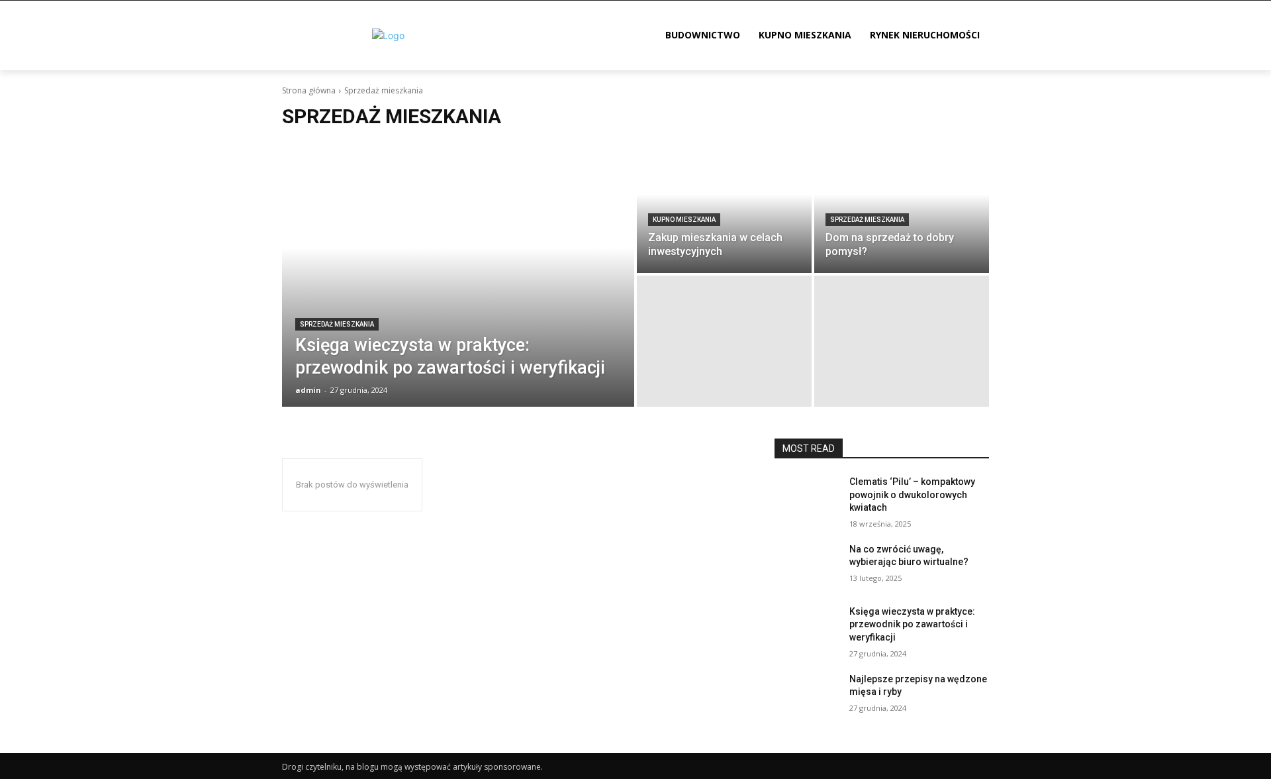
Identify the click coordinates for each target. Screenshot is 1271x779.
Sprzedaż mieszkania (337, 324)
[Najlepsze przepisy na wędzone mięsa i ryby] (807, 695)
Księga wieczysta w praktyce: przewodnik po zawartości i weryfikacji (912, 624)
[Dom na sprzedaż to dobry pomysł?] (901, 207)
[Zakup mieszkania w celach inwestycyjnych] (724, 207)
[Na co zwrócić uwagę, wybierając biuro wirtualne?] (807, 565)
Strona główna (309, 90)
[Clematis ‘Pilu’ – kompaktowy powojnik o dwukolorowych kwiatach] (807, 498)
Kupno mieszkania (684, 219)
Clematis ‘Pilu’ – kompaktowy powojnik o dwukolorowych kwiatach (912, 494)
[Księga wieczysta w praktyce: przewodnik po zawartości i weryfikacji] (458, 274)
